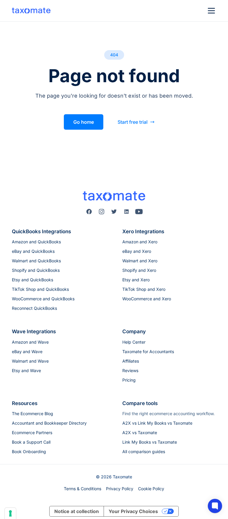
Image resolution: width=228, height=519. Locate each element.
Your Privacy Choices (133, 511)
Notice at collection (76, 511)
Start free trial (133, 122)
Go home (83, 122)
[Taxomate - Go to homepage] (31, 11)
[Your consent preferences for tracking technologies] (10, 513)
